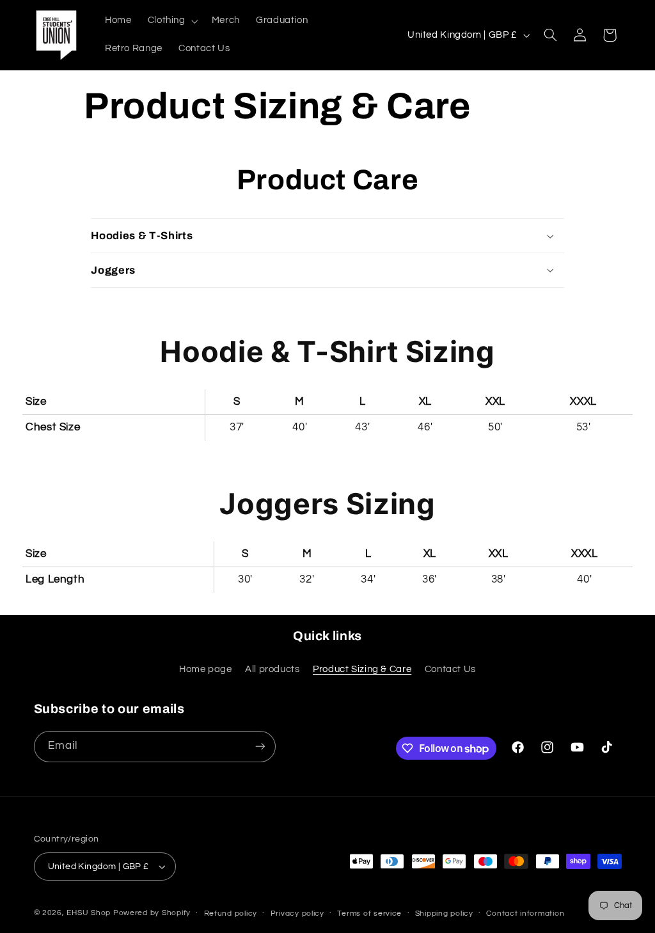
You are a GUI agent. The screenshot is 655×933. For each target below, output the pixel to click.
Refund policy (231, 913)
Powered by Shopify (152, 912)
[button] (171, 21)
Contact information (525, 913)
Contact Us (450, 669)
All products (272, 669)
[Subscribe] (259, 746)
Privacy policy (297, 913)
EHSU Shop (89, 912)
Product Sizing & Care (362, 669)
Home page (205, 669)
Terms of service (369, 913)
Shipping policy (444, 913)
